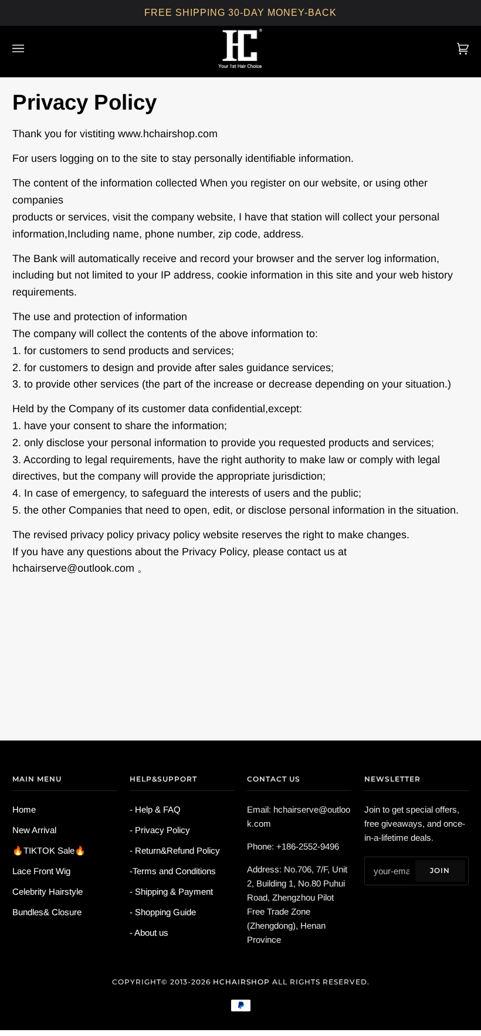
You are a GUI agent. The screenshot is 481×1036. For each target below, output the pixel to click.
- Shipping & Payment (171, 891)
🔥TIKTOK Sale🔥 (49, 850)
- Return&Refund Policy (175, 850)
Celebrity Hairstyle (47, 891)
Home (24, 809)
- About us (149, 933)
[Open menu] (30, 48)
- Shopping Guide (163, 912)
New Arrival (34, 830)
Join (440, 870)
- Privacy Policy (160, 830)
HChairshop (241, 981)
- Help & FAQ (155, 809)
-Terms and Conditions (173, 871)
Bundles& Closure (47, 912)
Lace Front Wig (41, 871)
